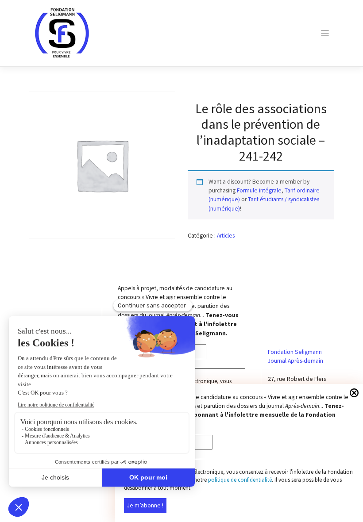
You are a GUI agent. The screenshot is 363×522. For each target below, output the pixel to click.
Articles (226, 235)
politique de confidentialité (240, 480)
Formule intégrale (259, 190)
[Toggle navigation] (324, 33)
